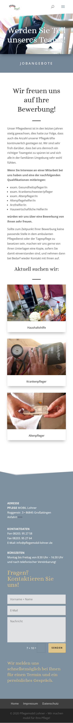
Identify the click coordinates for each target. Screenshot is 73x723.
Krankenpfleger (36, 381)
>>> (20, 517)
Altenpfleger (36, 435)
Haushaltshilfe (36, 327)
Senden (57, 647)
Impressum (30, 703)
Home (15, 703)
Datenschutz (50, 703)
